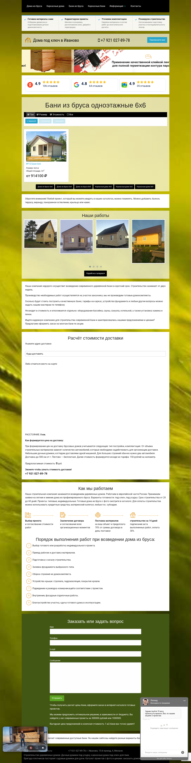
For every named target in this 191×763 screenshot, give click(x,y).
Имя (52, 627)
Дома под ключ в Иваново (55, 40)
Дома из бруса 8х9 (83, 187)
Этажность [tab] (58, 114)
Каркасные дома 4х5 (103, 187)
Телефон (53, 638)
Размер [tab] (43, 114)
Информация (116, 6)
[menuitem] (34, 6)
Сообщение (55, 660)
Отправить (57, 698)
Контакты (136, 6)
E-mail (52, 649)
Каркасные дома (55, 6)
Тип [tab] (32, 114)
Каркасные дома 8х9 (145, 187)
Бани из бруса (76, 6)
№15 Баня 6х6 (33, 164)
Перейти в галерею (95, 273)
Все (71, 114)
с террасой (31, 121)
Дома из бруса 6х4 (64, 187)
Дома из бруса (34, 6)
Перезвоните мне (157, 40)
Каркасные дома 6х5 (124, 187)
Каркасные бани (96, 6)
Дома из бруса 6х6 (45, 187)
